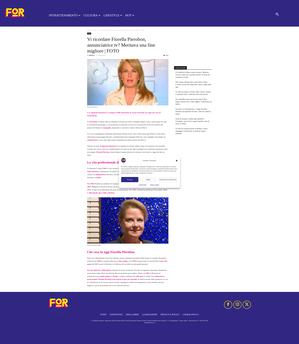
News (94, 30)
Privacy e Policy (154, 185)
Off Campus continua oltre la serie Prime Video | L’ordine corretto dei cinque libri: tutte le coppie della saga (193, 84)
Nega (148, 179)
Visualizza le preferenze (168, 179)
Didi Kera (92, 55)
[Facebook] (228, 305)
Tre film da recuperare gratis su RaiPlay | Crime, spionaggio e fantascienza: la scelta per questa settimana (191, 131)
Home (89, 30)
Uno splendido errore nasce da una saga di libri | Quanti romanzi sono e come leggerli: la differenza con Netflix (193, 101)
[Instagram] (237, 305)
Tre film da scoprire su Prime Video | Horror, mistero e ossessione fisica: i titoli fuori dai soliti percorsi (193, 93)
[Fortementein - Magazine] (21, 13)
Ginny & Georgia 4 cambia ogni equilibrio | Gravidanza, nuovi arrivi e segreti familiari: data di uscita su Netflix (192, 121)
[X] (247, 305)
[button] (177, 160)
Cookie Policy (143, 185)
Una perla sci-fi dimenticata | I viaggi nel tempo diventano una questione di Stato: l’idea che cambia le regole (193, 111)
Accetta (129, 179)
